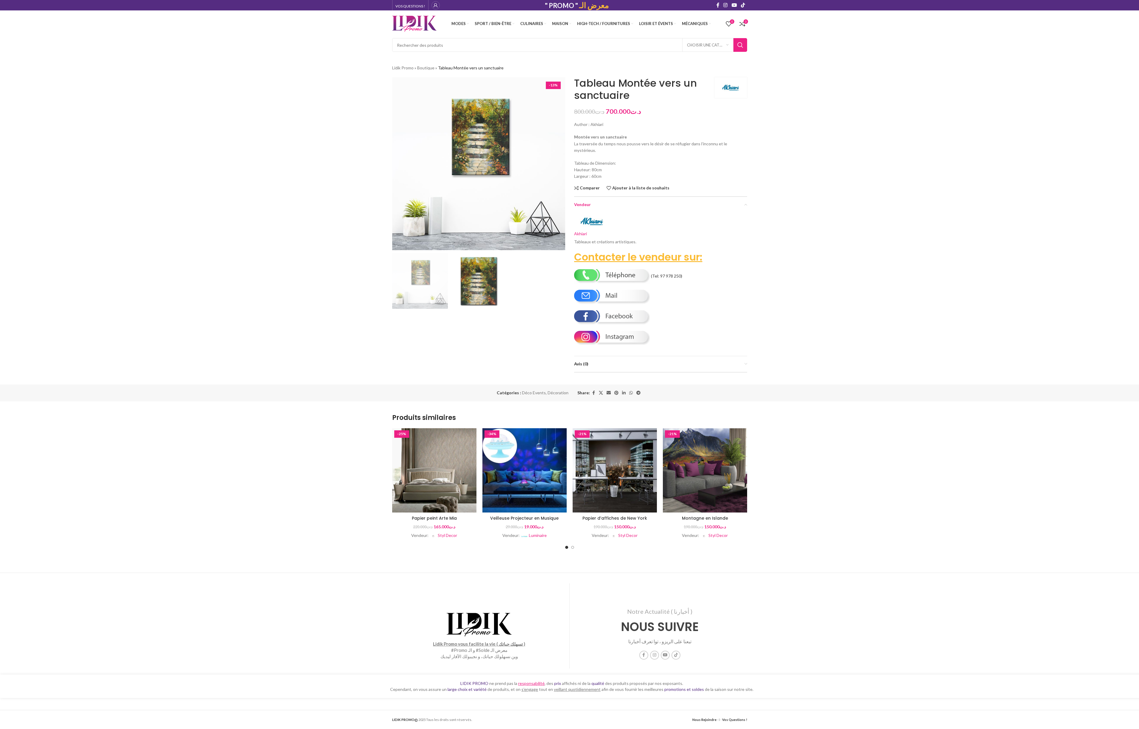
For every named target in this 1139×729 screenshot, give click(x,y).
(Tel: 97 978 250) (666, 275)
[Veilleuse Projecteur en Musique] (524, 470)
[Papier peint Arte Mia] (434, 470)
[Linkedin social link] (623, 393)
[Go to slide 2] (572, 547)
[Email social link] (609, 393)
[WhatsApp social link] (631, 393)
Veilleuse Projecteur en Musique (524, 518)
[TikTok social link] (743, 5)
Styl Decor (447, 535)
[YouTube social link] (734, 5)
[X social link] (601, 393)
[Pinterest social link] (616, 393)
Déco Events (534, 392)
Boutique (425, 67)
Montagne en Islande (705, 518)
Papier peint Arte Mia (434, 518)
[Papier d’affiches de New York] (615, 470)
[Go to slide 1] (566, 547)
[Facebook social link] (718, 5)
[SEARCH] (740, 45)
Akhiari (580, 233)
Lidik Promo (403, 67)
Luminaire (538, 535)
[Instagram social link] (726, 5)
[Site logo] (414, 23)
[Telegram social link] (638, 393)
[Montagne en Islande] (705, 470)
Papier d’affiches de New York (614, 518)
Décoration (558, 392)
